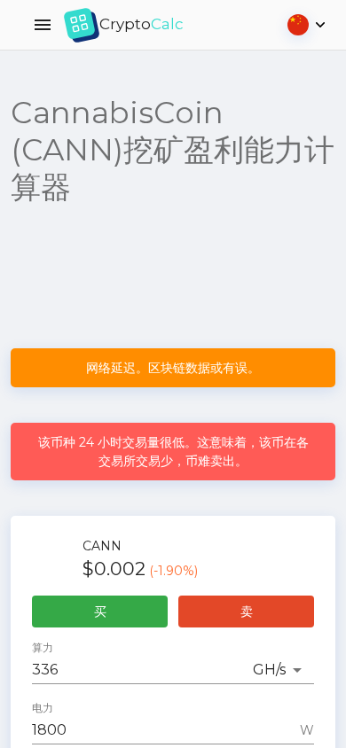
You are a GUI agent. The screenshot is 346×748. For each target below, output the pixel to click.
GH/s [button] (269, 669)
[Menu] (42, 25)
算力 (42, 648)
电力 (42, 708)
